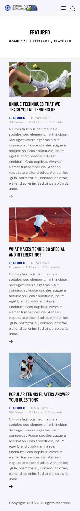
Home (14, 41)
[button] (63, 8)
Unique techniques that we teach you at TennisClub (34, 106)
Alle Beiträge (37, 41)
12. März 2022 (40, 263)
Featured (17, 118)
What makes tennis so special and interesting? (37, 251)
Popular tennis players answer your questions (39, 396)
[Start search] (73, 9)
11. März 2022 (39, 408)
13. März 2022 (40, 118)
